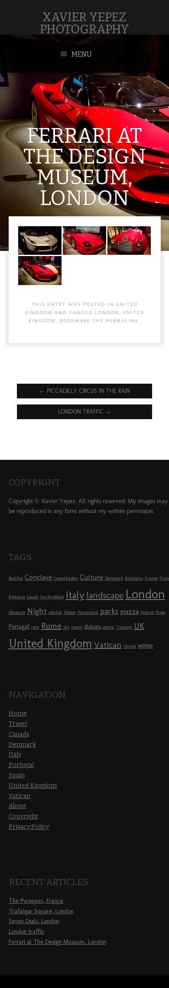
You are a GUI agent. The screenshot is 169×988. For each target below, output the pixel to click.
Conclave (38, 577)
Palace (70, 612)
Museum (17, 612)
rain (35, 627)
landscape (105, 595)
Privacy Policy (29, 827)
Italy (75, 595)
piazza (129, 611)
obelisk (55, 612)
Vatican (107, 644)
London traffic (84, 411)
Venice (129, 646)
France (151, 578)
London (107, 312)
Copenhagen (66, 578)
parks (109, 611)
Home (18, 713)
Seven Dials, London (34, 921)
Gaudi (33, 597)
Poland (147, 612)
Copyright (23, 816)
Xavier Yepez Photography (84, 23)
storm (108, 627)
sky (66, 627)
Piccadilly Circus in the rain (84, 391)
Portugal (19, 626)
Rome (51, 625)
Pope (160, 612)
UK (139, 625)
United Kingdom (50, 643)
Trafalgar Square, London (41, 911)
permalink (122, 321)
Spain (76, 627)
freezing (17, 597)
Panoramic (88, 612)
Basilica (16, 578)
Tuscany (124, 627)
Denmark (114, 578)
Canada (19, 734)
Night (37, 611)
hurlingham (52, 597)
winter (145, 645)
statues (92, 626)
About (17, 806)
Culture (91, 577)
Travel (18, 724)
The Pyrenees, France (36, 901)
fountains (134, 578)
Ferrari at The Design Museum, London (57, 942)
